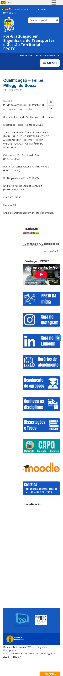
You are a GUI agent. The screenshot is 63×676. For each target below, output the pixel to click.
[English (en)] (10, 9)
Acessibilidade (21, 9)
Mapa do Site (9, 13)
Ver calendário (50, 251)
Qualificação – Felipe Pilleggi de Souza (23, 82)
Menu (51, 63)
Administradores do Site (47, 55)
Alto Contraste (38, 9)
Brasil (10, 2)
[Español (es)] (6, 9)
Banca (12, 109)
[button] (50, 108)
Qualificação (25, 109)
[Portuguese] (33, 233)
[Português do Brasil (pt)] (3, 9)
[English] (29, 233)
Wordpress (9, 650)
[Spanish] (37, 233)
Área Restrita (26, 55)
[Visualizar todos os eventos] (50, 101)
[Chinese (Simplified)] (25, 233)
